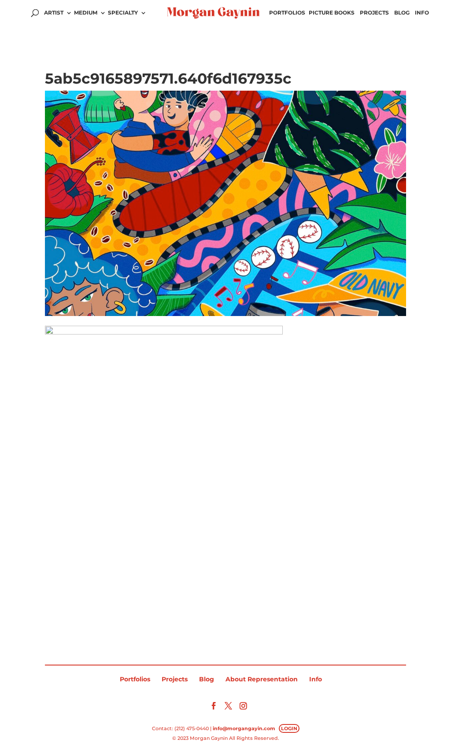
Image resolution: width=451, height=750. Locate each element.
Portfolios (287, 13)
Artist (53, 13)
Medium (85, 13)
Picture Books (332, 13)
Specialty (123, 13)
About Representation (262, 679)
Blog (402, 13)
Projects (374, 13)
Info (422, 13)
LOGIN (289, 728)
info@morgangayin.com (244, 728)
